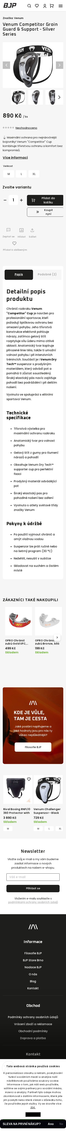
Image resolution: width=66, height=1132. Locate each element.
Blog (33, 981)
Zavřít (54, 246)
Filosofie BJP (33, 747)
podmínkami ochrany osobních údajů (33, 902)
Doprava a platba (33, 1038)
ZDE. (33, 1107)
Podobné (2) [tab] (47, 274)
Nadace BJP (33, 967)
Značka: (13, 18)
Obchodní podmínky (33, 1031)
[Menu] (60, 5)
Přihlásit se (33, 888)
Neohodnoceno (26, 127)
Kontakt (33, 988)
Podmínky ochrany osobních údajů (33, 1017)
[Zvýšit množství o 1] (21, 200)
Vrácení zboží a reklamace (33, 1024)
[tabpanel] (18, 803)
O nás (33, 974)
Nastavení (33, 1114)
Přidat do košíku (48, 200)
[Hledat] (29, 5)
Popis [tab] (19, 274)
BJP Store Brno (33, 960)
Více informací (15, 157)
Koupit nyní (48, 212)
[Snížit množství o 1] (5, 200)
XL (60, 828)
